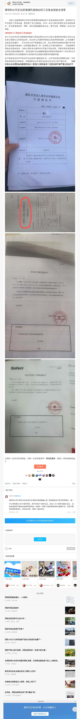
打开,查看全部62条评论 (40, 521)
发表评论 (71, 548)
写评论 (40, 539)
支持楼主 (40, 467)
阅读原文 (8, 483)
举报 (73, 483)
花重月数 (12, 496)
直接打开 (71, 3)
